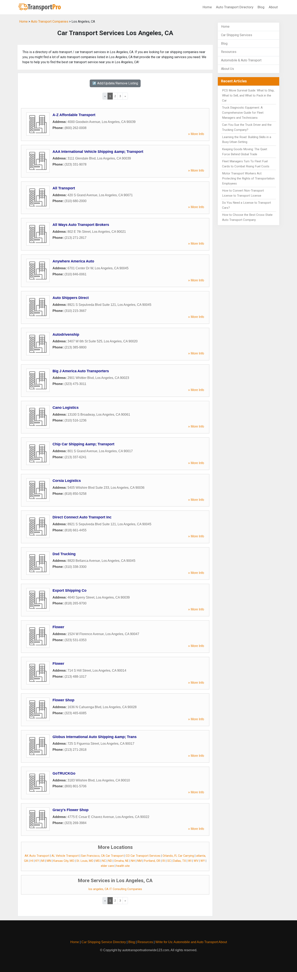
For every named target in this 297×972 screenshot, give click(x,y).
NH (133, 861)
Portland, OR (152, 861)
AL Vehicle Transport (65, 856)
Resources (228, 52)
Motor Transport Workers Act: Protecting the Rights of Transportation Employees (248, 178)
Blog (261, 7)
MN (49, 861)
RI (163, 861)
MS (98, 861)
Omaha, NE (121, 861)
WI (190, 861)
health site (123, 866)
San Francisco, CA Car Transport (102, 856)
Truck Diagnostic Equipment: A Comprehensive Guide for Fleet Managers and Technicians (242, 113)
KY (37, 861)
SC (169, 861)
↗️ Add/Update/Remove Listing (115, 83)
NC (104, 861)
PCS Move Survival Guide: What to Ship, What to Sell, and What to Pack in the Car (248, 95)
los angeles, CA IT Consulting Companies (115, 889)
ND (110, 861)
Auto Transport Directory (234, 7)
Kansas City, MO (63, 861)
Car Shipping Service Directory (103, 942)
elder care (107, 866)
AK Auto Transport (37, 856)
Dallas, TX (179, 861)
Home (207, 7)
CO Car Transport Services (143, 856)
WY (202, 861)
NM (139, 861)
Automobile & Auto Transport (241, 60)
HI (31, 861)
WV (196, 861)
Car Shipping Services (236, 35)
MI (42, 861)
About (273, 7)
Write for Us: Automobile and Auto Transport (186, 942)
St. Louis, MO (84, 861)
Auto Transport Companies (49, 21)
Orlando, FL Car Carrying (178, 856)
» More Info (196, 134)
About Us (227, 69)
